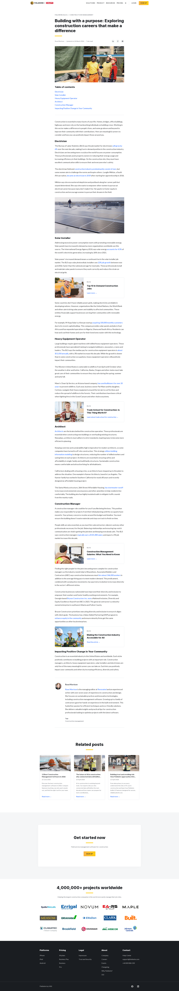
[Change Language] (125, 3)
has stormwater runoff (114, 487)
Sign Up (89, 854)
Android (42, 963)
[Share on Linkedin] (113, 41)
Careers (104, 959)
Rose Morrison (71, 689)
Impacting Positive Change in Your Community (73, 108)
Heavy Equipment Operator (66, 98)
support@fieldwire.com (131, 959)
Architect (59, 101)
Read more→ (46, 796)
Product (100, 3)
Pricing (120, 3)
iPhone (42, 955)
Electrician (59, 92)
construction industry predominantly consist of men (95, 169)
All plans (62, 955)
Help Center (127, 955)
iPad (41, 959)
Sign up (144, 3)
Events (104, 963)
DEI (103, 975)
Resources (110, 3)
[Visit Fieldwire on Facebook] (131, 986)
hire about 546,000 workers (109, 575)
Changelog (105, 967)
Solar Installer (60, 95)
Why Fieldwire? (107, 971)
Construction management (81, 15)
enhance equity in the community (68, 618)
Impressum (83, 955)
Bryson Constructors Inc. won (79, 598)
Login (134, 3)
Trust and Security (85, 959)
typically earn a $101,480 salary (90, 535)
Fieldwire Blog (61, 15)
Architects (59, 431)
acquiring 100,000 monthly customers (107, 322)
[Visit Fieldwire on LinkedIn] (136, 986)
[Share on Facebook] (117, 41)
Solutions (90, 3)
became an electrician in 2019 (79, 175)
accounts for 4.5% (114, 249)
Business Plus (64, 959)
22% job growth (104, 262)
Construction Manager (64, 105)
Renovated (102, 689)
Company (105, 955)
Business (62, 963)
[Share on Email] (122, 41)
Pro (60, 967)
